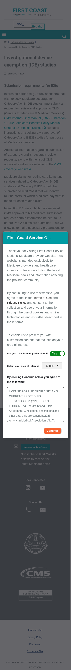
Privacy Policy (16, 302)
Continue (53, 430)
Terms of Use (43, 298)
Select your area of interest (23, 366)
